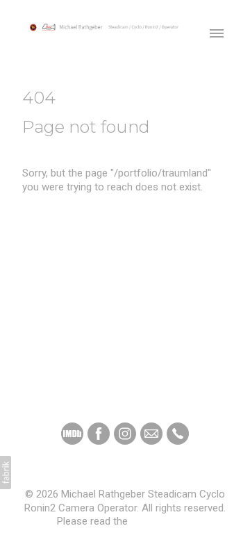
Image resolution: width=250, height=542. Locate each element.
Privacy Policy (162, 521)
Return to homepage (69, 214)
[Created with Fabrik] (5, 472)
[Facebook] (99, 433)
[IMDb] (72, 433)
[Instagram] (125, 433)
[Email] (151, 433)
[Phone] (178, 433)
